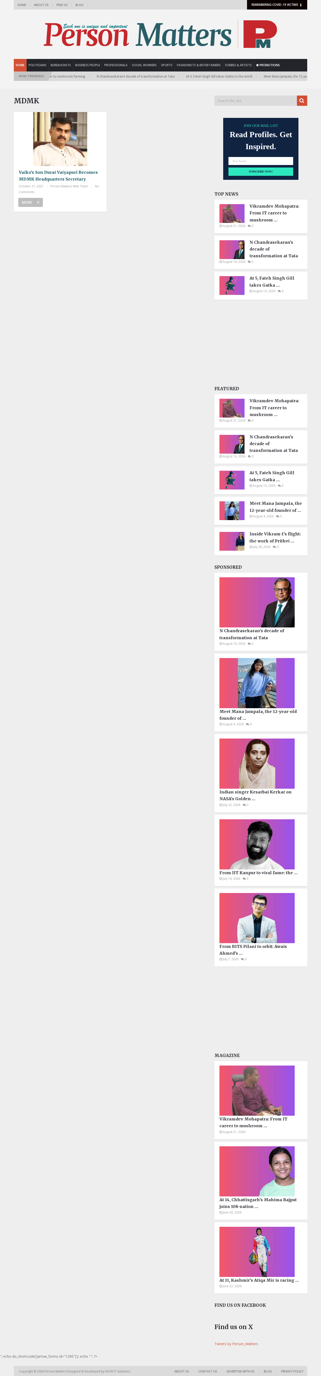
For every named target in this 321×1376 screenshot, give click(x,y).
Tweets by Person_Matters (236, 1343)
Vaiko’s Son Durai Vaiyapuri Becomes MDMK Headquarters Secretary (58, 176)
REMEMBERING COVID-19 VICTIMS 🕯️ (277, 5)
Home (22, 5)
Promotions (269, 65)
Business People (87, 65)
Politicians (37, 65)
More (27, 202)
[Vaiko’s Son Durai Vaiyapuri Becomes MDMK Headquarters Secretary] (60, 139)
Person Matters (56, 1371)
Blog (79, 5)
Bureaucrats (61, 65)
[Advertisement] (260, 344)
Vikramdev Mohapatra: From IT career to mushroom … (274, 213)
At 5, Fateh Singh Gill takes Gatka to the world (198, 76)
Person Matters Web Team (69, 186)
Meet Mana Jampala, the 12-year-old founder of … (276, 507)
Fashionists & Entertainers (199, 65)
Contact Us (207, 1371)
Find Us (62, 5)
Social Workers (144, 65)
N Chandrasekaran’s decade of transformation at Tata (114, 76)
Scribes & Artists (238, 65)
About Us (41, 5)
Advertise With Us (240, 1371)
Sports (167, 65)
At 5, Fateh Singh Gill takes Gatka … (272, 281)
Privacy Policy (292, 1371)
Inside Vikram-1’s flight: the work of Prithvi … (275, 537)
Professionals (116, 65)
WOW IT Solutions (117, 1371)
